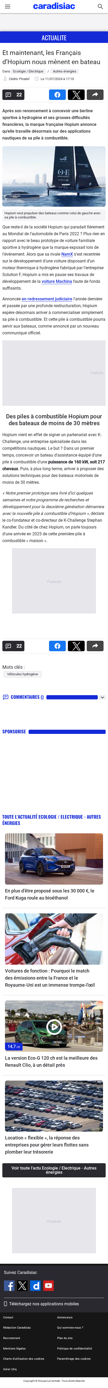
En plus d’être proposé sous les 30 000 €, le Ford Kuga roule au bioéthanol (49, 894)
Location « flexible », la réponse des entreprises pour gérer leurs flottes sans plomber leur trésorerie (47, 1145)
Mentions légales (14, 1348)
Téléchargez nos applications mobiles (44, 1303)
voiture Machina (57, 281)
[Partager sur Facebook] (58, 93)
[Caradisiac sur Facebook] (10, 1286)
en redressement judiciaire (47, 298)
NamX (67, 254)
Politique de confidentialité (74, 1348)
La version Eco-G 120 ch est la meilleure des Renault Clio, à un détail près (51, 1061)
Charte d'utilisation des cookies (23, 1359)
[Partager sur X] (77, 93)
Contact (8, 1317)
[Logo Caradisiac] (54, 11)
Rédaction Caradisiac (17, 1327)
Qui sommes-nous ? (70, 1327)
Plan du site (65, 1338)
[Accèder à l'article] (54, 859)
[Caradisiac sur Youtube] (48, 1286)
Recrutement (11, 1338)
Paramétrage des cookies (74, 1359)
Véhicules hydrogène (22, 674)
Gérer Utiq (10, 1369)
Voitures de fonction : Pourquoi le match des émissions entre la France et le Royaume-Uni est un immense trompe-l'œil (50, 978)
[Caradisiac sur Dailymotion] (36, 1286)
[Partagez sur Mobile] (96, 93)
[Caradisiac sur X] (23, 1286)
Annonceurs (65, 1317)
